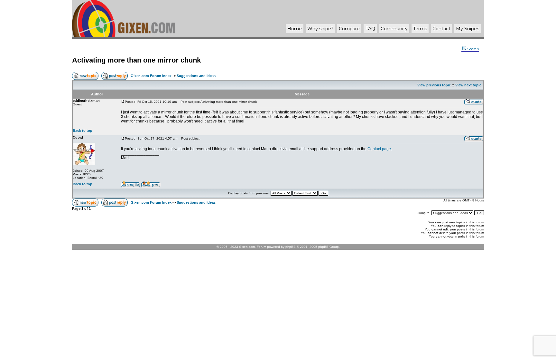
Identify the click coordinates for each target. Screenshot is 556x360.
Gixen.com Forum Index (151, 76)
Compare (349, 29)
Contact (441, 29)
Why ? (320, 29)
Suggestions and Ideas (196, 76)
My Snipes (467, 29)
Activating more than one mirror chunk (136, 60)
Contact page (379, 149)
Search (473, 49)
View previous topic (434, 85)
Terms (420, 29)
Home (294, 29)
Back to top (82, 130)
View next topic (468, 85)
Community (394, 29)
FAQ (370, 29)
